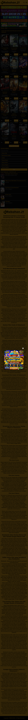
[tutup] (23, 348)
